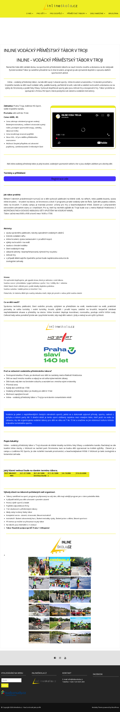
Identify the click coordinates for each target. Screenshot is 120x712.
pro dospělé (56, 13)
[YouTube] (65, 658)
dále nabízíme (97, 13)
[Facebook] (54, 658)
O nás (29, 13)
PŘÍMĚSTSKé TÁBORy (76, 13)
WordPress (115, 707)
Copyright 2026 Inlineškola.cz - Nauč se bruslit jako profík (22, 707)
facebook (98, 674)
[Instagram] (60, 658)
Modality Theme (97, 707)
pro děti (41, 13)
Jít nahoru (112, 77)
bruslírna (113, 13)
